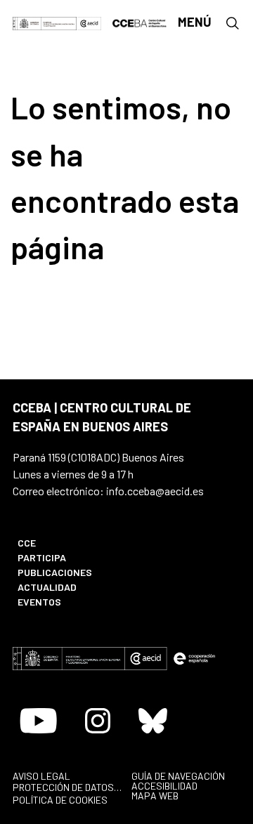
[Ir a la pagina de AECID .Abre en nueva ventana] (89, 22)
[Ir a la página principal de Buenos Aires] (139, 22)
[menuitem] (65, 542)
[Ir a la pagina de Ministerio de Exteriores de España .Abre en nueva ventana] (45, 22)
